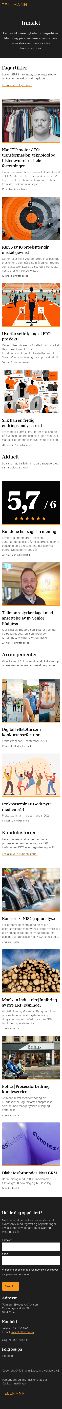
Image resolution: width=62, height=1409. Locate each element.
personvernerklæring (18, 1274)
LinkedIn (7, 1356)
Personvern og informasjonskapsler (24, 1380)
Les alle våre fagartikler (17, 85)
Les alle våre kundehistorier (20, 854)
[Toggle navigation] (57, 4)
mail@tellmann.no (22, 1332)
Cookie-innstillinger (14, 1383)
